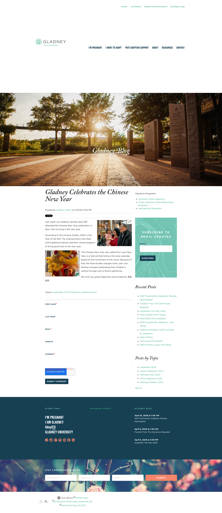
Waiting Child (150, 374)
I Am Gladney (135, 7)
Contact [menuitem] (180, 47)
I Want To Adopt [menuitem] (114, 47)
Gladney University (59, 432)
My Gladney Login (177, 7)
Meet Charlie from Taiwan (153, 315)
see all (138, 388)
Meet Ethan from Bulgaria (153, 318)
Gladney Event (89, 292)
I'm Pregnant (54, 417)
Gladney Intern (63, 210)
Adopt (50, 427)
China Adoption (72, 292)
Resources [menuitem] (167, 47)
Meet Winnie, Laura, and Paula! (155, 345)
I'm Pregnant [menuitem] (95, 47)
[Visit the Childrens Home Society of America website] (41, 502)
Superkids (58, 292)
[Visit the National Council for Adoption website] (46, 502)
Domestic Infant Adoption (151, 199)
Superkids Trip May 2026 (153, 311)
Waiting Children (151, 382)
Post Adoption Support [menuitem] (137, 47)
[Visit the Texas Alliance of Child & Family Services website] (72, 501)
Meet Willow (146, 337)
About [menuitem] (155, 47)
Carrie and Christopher (151, 341)
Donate (124, 7)
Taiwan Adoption (152, 371)
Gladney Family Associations (155, 7)
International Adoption (150, 208)
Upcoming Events (100, 408)
